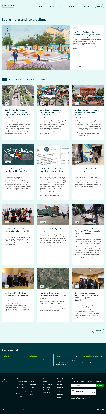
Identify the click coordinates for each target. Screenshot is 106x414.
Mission (32, 394)
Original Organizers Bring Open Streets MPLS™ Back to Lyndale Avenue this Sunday (88, 231)
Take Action (60, 394)
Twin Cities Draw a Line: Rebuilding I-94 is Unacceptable (53, 294)
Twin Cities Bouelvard (21, 381)
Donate (99, 6)
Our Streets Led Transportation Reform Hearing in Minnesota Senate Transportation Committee (87, 296)
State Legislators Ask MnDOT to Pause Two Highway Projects (52, 170)
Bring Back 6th (19, 384)
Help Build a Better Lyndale (51, 229)
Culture (31, 397)
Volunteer (59, 384)
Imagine (32, 387)
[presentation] (18, 95)
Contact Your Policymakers (60, 388)
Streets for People (20, 396)
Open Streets (33, 384)
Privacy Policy (23, 409)
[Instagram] (98, 410)
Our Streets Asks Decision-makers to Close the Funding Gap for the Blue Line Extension (17, 112)
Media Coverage (47, 384)
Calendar (32, 381)
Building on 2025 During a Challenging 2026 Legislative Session (16, 295)
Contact (59, 397)
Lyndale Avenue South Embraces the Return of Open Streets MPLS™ (88, 112)
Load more (98, 331)
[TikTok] (100, 410)
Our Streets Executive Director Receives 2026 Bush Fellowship (17, 230)
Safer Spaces (46, 392)
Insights (45, 381)
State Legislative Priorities (20, 388)
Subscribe (99, 385)
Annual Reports (47, 387)
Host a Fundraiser (61, 391)
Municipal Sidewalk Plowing (21, 392)
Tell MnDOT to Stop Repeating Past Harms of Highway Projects (17, 170)
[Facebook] (95, 410)
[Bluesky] (103, 410)
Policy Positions (47, 390)
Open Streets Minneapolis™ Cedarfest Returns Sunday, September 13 (51, 112)
